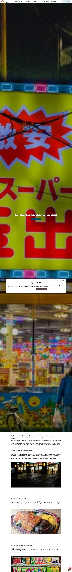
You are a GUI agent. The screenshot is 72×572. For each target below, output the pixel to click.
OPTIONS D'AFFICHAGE (30, 289)
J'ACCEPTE (41, 289)
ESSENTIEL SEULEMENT (60, 280)
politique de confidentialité (44, 286)
